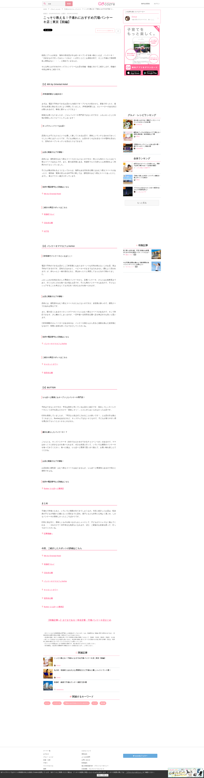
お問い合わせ (86, 760)
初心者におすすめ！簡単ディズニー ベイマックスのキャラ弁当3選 (147, 121)
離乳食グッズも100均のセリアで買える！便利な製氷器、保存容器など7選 (147, 133)
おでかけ (46, 754)
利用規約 (84, 763)
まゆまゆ (139, 124)
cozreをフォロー (140, 756)
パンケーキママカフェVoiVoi (55, 344)
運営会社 (84, 754)
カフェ (47, 703)
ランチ (95, 703)
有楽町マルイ (49, 214)
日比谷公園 (48, 223)
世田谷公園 (48, 373)
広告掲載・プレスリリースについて (93, 769)
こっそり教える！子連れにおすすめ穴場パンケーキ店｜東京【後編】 (80, 658)
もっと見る (142, 203)
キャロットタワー (51, 364)
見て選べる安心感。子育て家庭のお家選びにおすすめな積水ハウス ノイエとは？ (136, 251)
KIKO (138, 136)
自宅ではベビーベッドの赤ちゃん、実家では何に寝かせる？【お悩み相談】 (147, 164)
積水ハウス (129, 255)
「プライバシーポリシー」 (134, 772)
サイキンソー (130, 267)
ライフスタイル (48, 766)
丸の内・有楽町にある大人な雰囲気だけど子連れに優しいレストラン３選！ (82, 670)
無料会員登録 (145, 3)
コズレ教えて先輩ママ (143, 168)
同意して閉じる (103, 775)
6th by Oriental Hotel (52, 194)
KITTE (46, 231)
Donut (58, 665)
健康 (44, 769)
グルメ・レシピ (48, 757)
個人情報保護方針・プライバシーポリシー (95, 766)
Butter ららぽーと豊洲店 (54, 488)
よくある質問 (86, 757)
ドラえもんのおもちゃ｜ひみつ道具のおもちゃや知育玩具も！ (147, 188)
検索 (69, 4)
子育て (45, 763)
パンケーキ (56, 703)
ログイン (157, 3)
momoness (60, 689)
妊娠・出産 (46, 760)
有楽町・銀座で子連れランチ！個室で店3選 (70, 682)
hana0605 (139, 148)
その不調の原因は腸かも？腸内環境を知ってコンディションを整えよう (136, 263)
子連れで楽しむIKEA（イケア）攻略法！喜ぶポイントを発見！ (147, 176)
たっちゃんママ (141, 192)
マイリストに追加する (106, 30)
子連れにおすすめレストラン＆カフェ (76, 703)
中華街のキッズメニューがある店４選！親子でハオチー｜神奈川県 (147, 145)
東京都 (103, 703)
